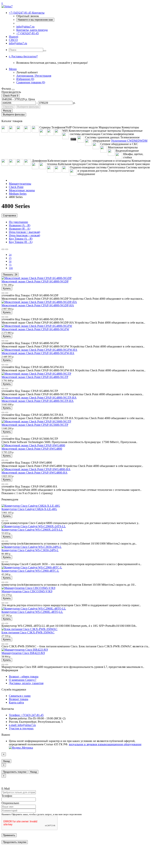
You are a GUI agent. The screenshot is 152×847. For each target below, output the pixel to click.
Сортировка (9, 215)
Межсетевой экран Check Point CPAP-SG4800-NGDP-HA (37, 305)
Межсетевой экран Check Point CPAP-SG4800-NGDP (35, 281)
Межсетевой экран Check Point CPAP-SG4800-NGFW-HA (37, 353)
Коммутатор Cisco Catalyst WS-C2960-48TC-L (30, 570)
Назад (6, 761)
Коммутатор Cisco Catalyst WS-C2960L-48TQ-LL (32, 611)
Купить (7, 288)
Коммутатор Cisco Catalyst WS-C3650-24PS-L (30, 550)
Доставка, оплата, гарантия (26, 683)
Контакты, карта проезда (32, 29)
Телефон (6, 795)
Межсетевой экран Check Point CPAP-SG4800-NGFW (35, 329)
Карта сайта (16, 702)
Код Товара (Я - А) (20, 242)
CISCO (13, 39)
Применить (9, 835)
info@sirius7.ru (25, 26)
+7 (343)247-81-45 (27, 33)
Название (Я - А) (19, 228)
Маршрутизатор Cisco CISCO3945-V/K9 (26, 591)
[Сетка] (6, 249)
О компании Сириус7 (22, 679)
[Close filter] (13, 89)
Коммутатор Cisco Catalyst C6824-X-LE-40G (29, 509)
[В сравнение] (6, 293)
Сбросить (8, 106)
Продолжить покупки (14, 772)
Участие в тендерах (21, 728)
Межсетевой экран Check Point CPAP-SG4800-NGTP (34, 377)
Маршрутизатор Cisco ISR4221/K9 (23, 653)
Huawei (13, 36)
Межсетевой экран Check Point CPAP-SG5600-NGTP (34, 424)
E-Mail (5, 788)
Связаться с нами (20, 695)
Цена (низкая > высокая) (24, 232)
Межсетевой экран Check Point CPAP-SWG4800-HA (34, 472)
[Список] (2, 249)
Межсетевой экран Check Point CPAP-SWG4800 (31, 448)
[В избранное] (2, 293)
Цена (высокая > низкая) (24, 235)
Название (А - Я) (19, 225)
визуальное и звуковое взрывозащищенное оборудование (105, 744)
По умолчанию (18, 222)
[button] (23, 56)
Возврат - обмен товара (23, 676)
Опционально (10, 803)
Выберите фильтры (28, 106)
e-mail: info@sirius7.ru (22, 725)
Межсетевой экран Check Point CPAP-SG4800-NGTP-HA (37, 400)
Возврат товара (18, 699)
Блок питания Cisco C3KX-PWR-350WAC (27, 632)
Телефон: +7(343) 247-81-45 (26, 715)
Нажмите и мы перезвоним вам (35, 19)
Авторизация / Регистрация (33, 75)
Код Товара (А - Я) (20, 238)
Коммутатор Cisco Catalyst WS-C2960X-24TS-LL (32, 529)
